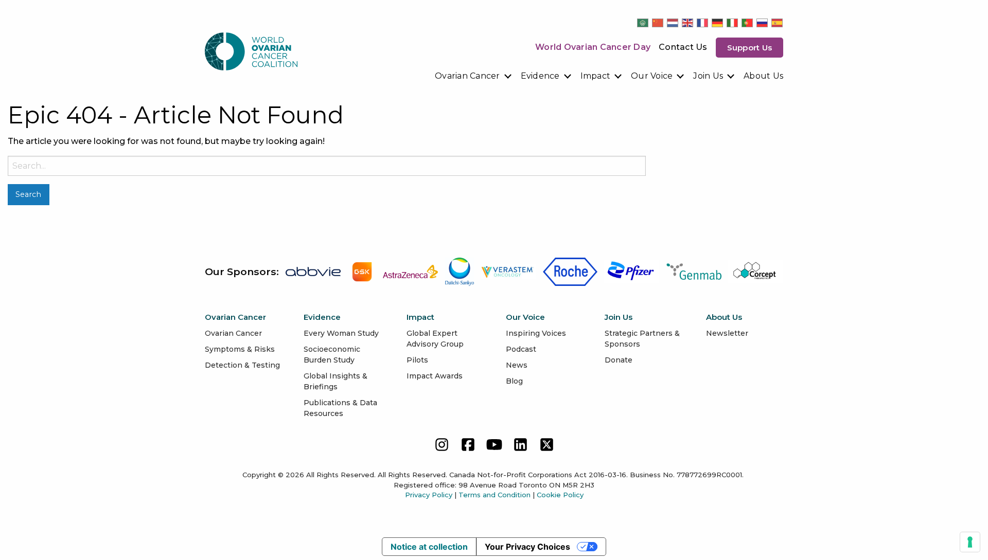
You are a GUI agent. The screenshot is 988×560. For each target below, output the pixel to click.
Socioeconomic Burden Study (332, 355)
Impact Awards (435, 376)
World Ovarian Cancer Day (592, 47)
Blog (514, 381)
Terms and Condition (494, 495)
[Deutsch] (718, 22)
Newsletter (727, 333)
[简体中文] (658, 22)
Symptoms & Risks (240, 349)
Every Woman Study (341, 333)
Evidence (540, 76)
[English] (688, 22)
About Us (763, 76)
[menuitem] (474, 76)
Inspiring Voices (536, 333)
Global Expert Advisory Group (435, 339)
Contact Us (683, 47)
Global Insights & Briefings (335, 381)
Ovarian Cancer (467, 76)
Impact (595, 76)
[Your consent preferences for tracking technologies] (970, 542)
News (516, 365)
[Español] (777, 22)
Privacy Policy (428, 495)
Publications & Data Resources (340, 408)
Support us (749, 47)
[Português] (747, 22)
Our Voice (652, 76)
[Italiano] (732, 22)
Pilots (417, 360)
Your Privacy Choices (527, 546)
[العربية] (643, 22)
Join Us (708, 76)
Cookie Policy (560, 495)
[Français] (703, 22)
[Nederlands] (673, 22)
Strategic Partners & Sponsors (642, 339)
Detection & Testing (242, 365)
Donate (618, 360)
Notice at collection (429, 546)
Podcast (521, 349)
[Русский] (762, 22)
